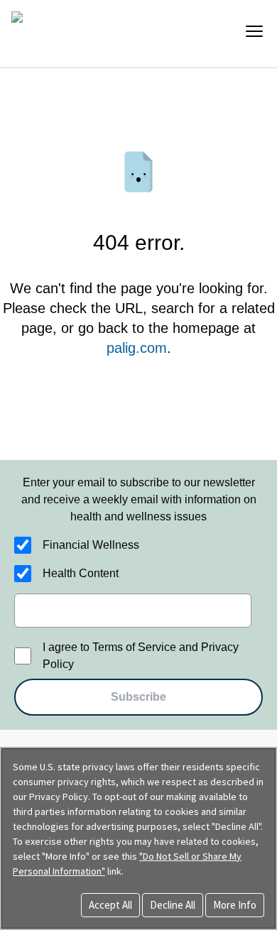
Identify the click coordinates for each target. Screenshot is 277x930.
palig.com (137, 348)
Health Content (81, 573)
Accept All (110, 905)
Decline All (172, 905)
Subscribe (138, 697)
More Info (234, 905)
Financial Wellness (91, 545)
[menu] (254, 31)
